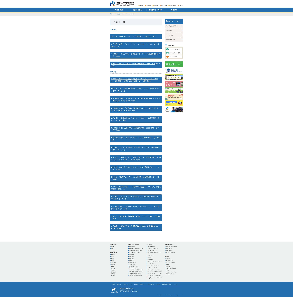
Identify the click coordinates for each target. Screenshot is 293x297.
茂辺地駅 (113, 264)
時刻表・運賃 (113, 244)
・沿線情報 (135, 284)
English (181, 5)
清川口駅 (113, 268)
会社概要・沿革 (169, 260)
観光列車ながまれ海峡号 (171, 26)
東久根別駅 (113, 272)
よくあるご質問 (173, 56)
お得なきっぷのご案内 (153, 248)
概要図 (167, 264)
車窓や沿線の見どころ (153, 250)
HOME (141, 5)
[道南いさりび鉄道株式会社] (122, 5)
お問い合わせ (173, 5)
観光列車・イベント (121, 14)
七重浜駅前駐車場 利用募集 (135, 273)
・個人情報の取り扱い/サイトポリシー (169, 284)
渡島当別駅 (113, 262)
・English (158, 284)
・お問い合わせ (150, 284)
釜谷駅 (112, 260)
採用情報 (156, 5)
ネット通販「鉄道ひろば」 (154, 265)
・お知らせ (118, 284)
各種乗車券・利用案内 (133, 244)
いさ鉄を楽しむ (150, 244)
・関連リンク (143, 284)
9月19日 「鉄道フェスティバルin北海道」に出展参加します (133, 36)
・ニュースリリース (127, 284)
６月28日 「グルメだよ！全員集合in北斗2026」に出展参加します (135, 54)
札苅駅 (112, 256)
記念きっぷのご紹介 (133, 268)
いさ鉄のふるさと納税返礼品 (154, 275)
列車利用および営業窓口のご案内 (136, 248)
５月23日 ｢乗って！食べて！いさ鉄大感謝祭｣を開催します (133, 64)
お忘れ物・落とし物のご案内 (135, 275)
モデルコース (151, 255)
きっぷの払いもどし (133, 266)
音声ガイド (150, 257)
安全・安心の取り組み (171, 268)
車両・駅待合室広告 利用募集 (136, 271)
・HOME (113, 284)
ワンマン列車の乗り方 (174, 49)
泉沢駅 (112, 258)
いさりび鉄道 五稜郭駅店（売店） (155, 271)
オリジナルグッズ (152, 263)
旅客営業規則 (132, 246)
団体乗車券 (131, 260)
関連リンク (164, 5)
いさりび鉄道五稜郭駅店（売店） (136, 270)
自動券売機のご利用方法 (175, 53)
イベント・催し (169, 35)
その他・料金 (132, 264)
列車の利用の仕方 (152, 246)
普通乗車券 (131, 254)
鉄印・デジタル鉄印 (152, 267)
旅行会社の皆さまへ (170, 39)
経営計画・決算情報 (170, 262)
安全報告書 (168, 270)
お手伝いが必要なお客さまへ (135, 250)
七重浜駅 (113, 273)
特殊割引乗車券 (132, 262)
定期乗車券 (131, 258)
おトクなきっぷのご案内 (134, 252)
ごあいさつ (168, 258)
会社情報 (148, 5)
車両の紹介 (150, 259)
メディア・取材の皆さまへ (172, 272)
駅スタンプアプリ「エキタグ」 (155, 269)
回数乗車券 (131, 256)
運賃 (112, 248)
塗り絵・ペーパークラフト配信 (155, 273)
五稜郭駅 (113, 275)
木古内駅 (113, 254)
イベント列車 (169, 30)
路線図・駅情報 (113, 252)
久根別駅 (113, 270)
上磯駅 (112, 266)
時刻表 (112, 246)
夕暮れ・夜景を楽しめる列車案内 (155, 261)
